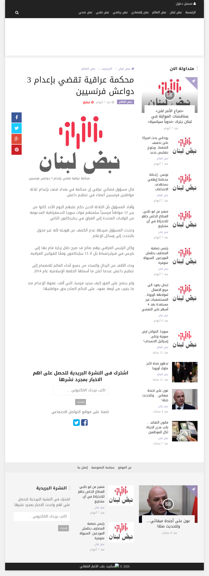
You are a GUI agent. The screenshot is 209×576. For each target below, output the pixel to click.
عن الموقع (125, 467)
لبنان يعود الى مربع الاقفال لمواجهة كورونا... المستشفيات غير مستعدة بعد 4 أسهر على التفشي (155, 297)
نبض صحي (85, 12)
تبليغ (87, 102)
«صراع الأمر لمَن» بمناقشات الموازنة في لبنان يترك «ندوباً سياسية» (170, 116)
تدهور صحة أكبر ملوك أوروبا (157, 365)
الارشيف (106, 69)
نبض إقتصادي (140, 12)
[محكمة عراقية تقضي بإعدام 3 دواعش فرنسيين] (80, 147)
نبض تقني (102, 12)
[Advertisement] (99, 36)
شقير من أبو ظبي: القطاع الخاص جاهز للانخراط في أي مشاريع (155, 218)
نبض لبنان (176, 12)
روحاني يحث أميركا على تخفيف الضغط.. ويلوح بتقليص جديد (155, 145)
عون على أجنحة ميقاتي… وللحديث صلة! (155, 395)
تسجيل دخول (184, 3)
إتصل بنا (82, 467)
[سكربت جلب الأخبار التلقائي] (99, 567)
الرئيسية (190, 12)
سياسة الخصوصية (102, 467)
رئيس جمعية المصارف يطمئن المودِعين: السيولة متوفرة (155, 255)
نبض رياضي (120, 12)
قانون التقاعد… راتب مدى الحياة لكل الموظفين (157, 427)
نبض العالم (159, 12)
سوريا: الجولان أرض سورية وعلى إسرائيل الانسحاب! (155, 336)
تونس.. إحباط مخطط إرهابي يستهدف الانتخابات (158, 181)
